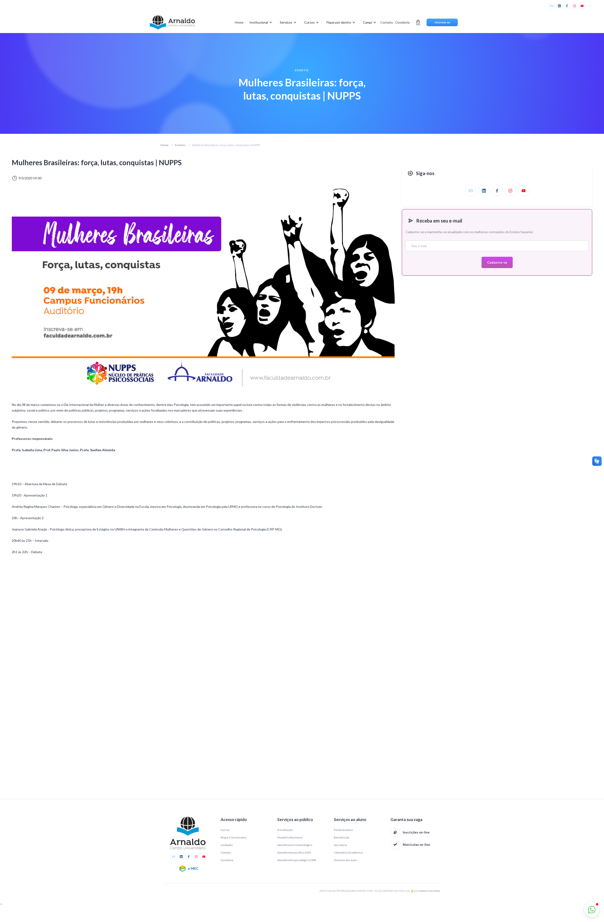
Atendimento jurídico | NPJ (294, 852)
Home (239, 22)
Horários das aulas (345, 860)
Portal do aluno (343, 830)
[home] (172, 22)
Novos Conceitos (429, 890)
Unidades (227, 845)
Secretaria (340, 845)
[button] (260, 22)
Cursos (225, 830)
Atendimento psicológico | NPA (296, 860)
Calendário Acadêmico (348, 852)
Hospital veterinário (289, 837)
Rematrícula (341, 837)
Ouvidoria (402, 22)
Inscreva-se (442, 22)
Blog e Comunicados (234, 837)
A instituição (285, 830)
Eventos (180, 145)
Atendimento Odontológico (294, 845)
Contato (386, 22)
